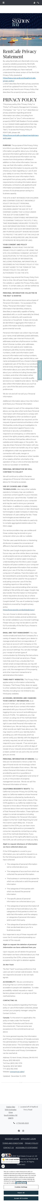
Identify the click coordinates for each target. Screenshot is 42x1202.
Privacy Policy (31, 1143)
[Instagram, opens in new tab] (23, 1131)
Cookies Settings (21, 1187)
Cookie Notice (21, 1183)
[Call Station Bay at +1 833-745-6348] (38, 3)
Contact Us (8, 1148)
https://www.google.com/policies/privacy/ (18, 610)
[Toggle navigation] (3, 3)
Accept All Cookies (21, 1198)
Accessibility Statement (27, 1148)
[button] (35, 3)
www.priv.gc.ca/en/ (17, 1072)
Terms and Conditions (12, 1143)
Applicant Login (28, 1139)
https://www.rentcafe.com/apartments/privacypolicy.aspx (21, 136)
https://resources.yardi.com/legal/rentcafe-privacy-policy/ (19, 79)
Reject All (21, 1192)
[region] (21, 1185)
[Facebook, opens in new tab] (19, 1131)
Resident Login (12, 1139)
